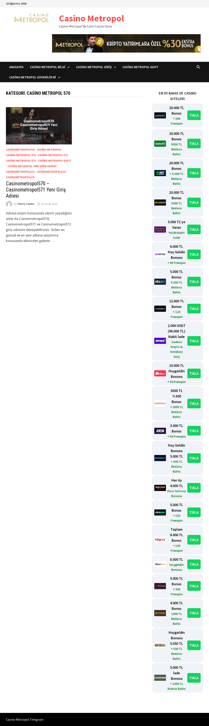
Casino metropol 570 (21, 155)
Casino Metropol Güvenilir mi (32, 77)
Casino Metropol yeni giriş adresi (32, 166)
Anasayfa (16, 67)
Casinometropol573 (20, 177)
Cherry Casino (25, 204)
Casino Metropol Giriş (94, 67)
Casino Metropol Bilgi (47, 67)
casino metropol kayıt (54, 160)
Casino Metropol (91, 18)
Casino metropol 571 (53, 155)
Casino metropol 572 (21, 160)
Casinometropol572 (51, 171)
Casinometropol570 (20, 149)
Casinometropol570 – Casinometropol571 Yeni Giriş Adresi (36, 190)
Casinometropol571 (20, 171)
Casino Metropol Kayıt (140, 67)
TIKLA (194, 115)
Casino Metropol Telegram (24, 719)
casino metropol (49, 149)
